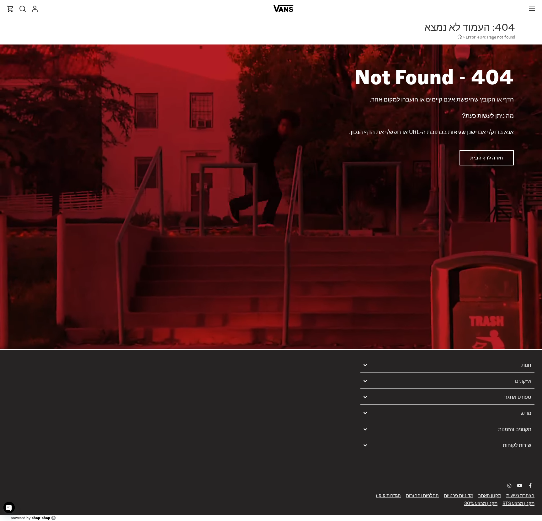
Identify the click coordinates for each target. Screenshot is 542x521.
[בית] (460, 37)
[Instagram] (509, 485)
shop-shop (41, 517)
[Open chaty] (9, 507)
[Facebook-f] (530, 485)
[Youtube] (519, 485)
